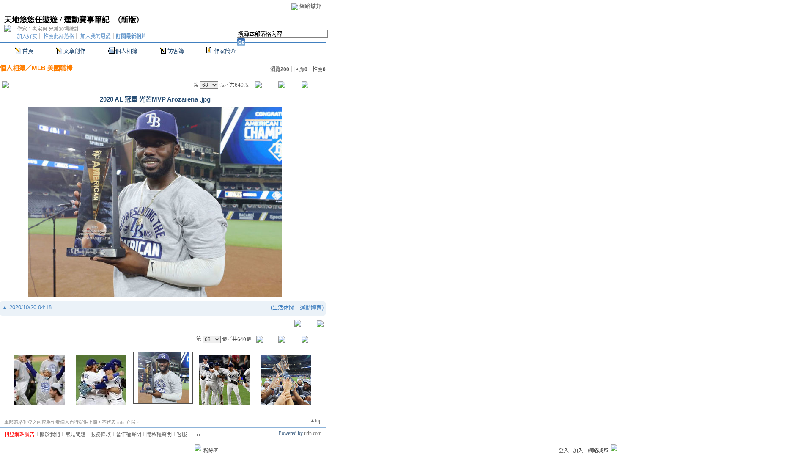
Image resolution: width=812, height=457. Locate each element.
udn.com (312, 433)
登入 (564, 451)
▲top (315, 421)
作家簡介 (225, 51)
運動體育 (311, 307)
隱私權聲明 (159, 435)
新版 (128, 20)
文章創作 (74, 51)
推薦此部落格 (59, 36)
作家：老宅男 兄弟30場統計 (48, 29)
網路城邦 (310, 6)
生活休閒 (283, 307)
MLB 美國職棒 (52, 68)
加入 (578, 451)
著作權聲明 (128, 435)
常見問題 (75, 435)
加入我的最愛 (95, 36)
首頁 (27, 51)
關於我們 (50, 435)
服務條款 (101, 435)
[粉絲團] (198, 447)
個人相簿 (126, 51)
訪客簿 (175, 51)
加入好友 (27, 36)
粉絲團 (211, 451)
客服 (182, 435)
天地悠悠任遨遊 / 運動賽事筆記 (57, 20)
